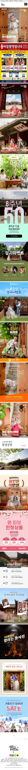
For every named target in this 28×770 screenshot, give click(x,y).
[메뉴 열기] (25, 4)
